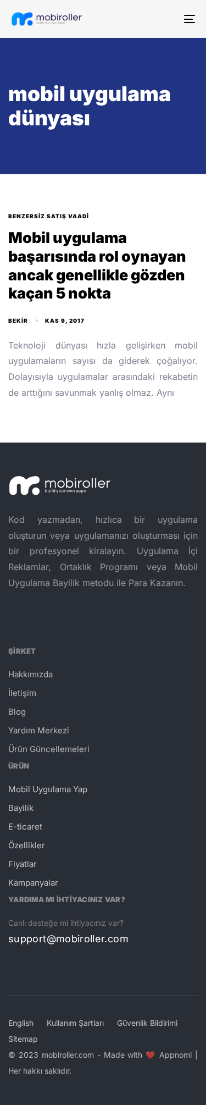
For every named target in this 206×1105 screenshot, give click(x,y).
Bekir (18, 320)
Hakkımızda (30, 674)
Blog (17, 711)
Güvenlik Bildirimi (147, 1022)
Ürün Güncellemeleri (49, 749)
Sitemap (23, 1038)
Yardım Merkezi (38, 730)
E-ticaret (25, 826)
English (21, 1022)
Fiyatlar (22, 864)
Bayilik (21, 808)
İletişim (22, 693)
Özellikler (26, 845)
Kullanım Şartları (75, 1022)
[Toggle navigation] (164, 19)
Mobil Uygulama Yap (47, 789)
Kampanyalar (33, 882)
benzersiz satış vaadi (48, 216)
